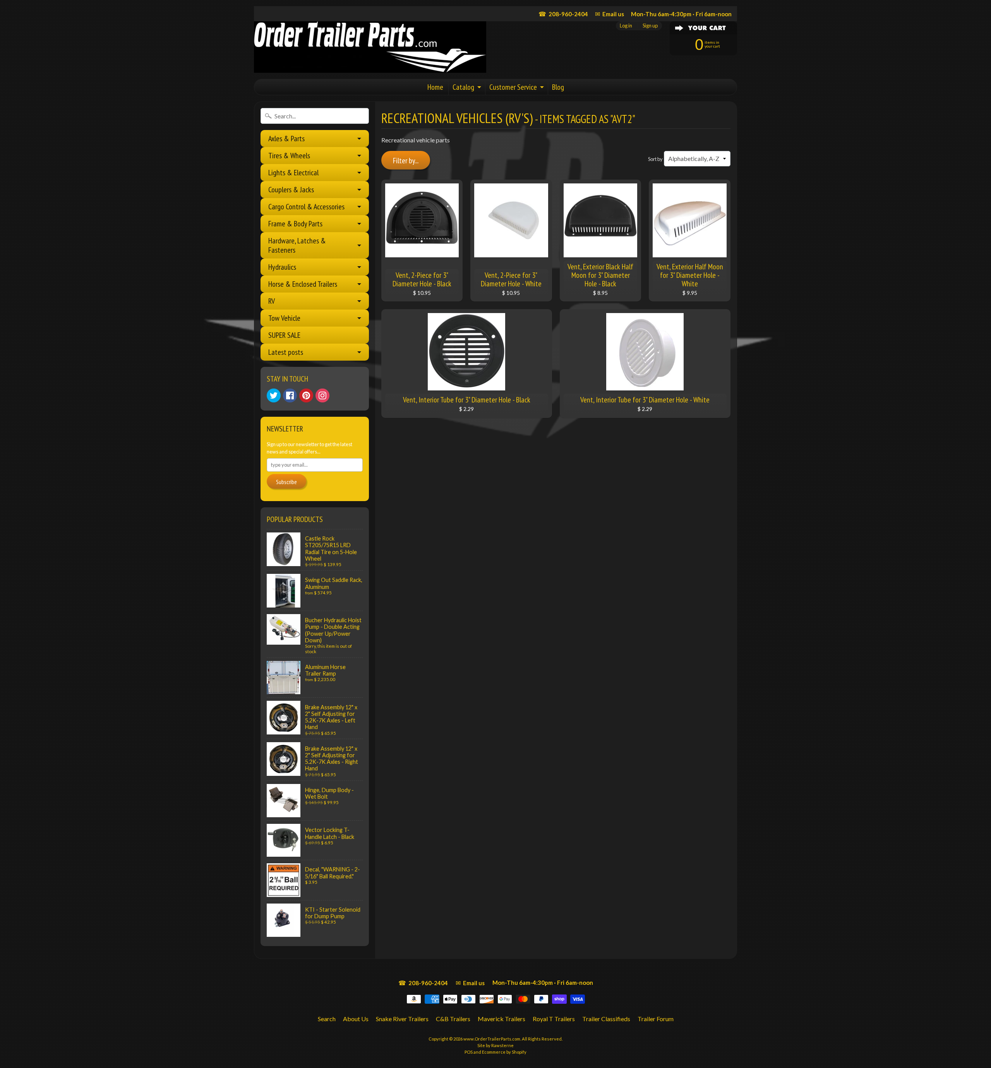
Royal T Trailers (554, 1018)
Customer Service (513, 87)
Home (435, 87)
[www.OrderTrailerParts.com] (370, 47)
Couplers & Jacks (291, 190)
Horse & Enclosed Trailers (302, 284)
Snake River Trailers (402, 1018)
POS (469, 1051)
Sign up (650, 25)
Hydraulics (282, 267)
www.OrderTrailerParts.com (491, 1038)
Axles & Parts (286, 139)
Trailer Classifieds (606, 1018)
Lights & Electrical (293, 173)
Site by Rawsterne (495, 1045)
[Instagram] (322, 395)
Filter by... (405, 161)
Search (327, 1018)
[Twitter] (274, 395)
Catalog (463, 87)
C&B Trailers (453, 1018)
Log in (626, 25)
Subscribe (286, 482)
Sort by (655, 159)
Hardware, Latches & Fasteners (297, 245)
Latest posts (285, 352)
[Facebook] (290, 395)
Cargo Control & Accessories (306, 207)
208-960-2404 (563, 13)
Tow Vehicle (284, 318)
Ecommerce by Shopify (504, 1051)
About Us (356, 1018)
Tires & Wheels (289, 156)
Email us (609, 13)
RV (271, 301)
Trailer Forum (656, 1018)
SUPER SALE (284, 335)
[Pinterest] (306, 395)
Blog (558, 87)
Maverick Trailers (501, 1018)
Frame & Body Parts (295, 224)
